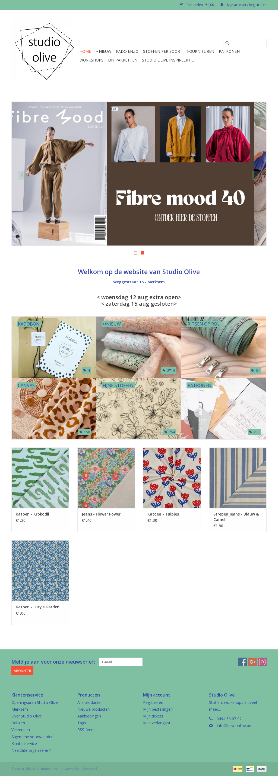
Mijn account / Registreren (246, 4)
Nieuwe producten (93, 709)
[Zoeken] (227, 43)
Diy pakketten (122, 60)
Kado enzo (127, 51)
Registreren (153, 702)
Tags (81, 722)
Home (85, 51)
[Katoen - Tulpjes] (172, 477)
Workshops (91, 60)
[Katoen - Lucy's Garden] (40, 570)
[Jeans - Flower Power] (106, 477)
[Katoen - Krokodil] (40, 477)
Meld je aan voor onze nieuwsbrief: (53, 662)
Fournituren (200, 51)
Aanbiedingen (89, 716)
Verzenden (20, 729)
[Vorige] (22, 175)
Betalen (18, 722)
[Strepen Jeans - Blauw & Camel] (238, 477)
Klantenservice (24, 743)
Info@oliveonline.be (234, 725)
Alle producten (90, 702)
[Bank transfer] (261, 768)
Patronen (229, 51)
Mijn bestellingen (158, 709)
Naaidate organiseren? (31, 750)
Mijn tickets (153, 716)
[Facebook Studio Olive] (242, 662)
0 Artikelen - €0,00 (200, 4)
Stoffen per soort (162, 51)
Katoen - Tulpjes (163, 514)
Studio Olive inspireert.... (168, 60)
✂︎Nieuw (103, 51)
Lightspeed (88, 768)
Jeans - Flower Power (101, 514)
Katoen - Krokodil (32, 514)
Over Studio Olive (26, 716)
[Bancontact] (249, 768)
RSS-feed (85, 729)
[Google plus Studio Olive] (252, 662)
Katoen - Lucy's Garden (37, 606)
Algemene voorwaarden (32, 736)
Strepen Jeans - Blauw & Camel (236, 516)
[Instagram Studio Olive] (262, 662)
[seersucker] (139, 174)
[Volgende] (256, 175)
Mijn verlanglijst (156, 722)
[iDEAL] (237, 768)
